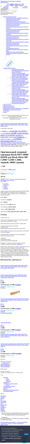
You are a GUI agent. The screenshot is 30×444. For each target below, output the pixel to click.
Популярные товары (8, 391)
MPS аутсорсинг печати (9, 107)
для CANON (22, 131)
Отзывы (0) (6, 185)
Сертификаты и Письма (9, 386)
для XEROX (17, 139)
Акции (5, 112)
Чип (15, 141)
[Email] (25, 7)
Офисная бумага (7, 104)
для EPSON (6, 133)
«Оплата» (7, 232)
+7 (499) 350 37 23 (15, 4)
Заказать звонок (4, 8)
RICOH (4, 181)
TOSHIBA (3, 411)
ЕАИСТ (8, 380)
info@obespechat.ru (5, 364)
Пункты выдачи (7, 387)
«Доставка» (19, 244)
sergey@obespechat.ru (6, 365)
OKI (2, 403)
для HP (13, 133)
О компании (6, 382)
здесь (10, 256)
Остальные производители (18, 103)
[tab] (16, 183)
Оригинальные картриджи (9, 16)
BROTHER (3, 396)
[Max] (16, 7)
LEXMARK (3, 402)
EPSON (2, 398)
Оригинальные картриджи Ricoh (8, 143)
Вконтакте (8, 381)
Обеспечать (3, 142)
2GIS (7, 378)
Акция (7, 131)
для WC (11, 139)
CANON (3, 397)
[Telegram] (6, 7)
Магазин (9, 142)
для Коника (20, 141)
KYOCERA (3, 401)
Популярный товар (7, 141)
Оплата (5, 186)
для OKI (18, 135)
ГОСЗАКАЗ (6, 111)
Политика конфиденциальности (11, 390)
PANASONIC (4, 404)
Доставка (5, 187)
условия (13, 169)
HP (1, 399)
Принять (26, 434)
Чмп (17, 141)
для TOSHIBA (7, 139)
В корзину (3, 173)
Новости (5, 388)
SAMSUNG (3, 407)
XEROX (3, 409)
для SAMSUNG (19, 137)
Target (4, 131)
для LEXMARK (10, 135)
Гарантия (5, 188)
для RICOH (11, 137)
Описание (5, 183)
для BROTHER (13, 131)
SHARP (2, 408)
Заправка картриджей (8, 105)
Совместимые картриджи (9, 68)
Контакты (5, 377)
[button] (7, 13)
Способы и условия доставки (10, 383)
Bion (1, 131)
